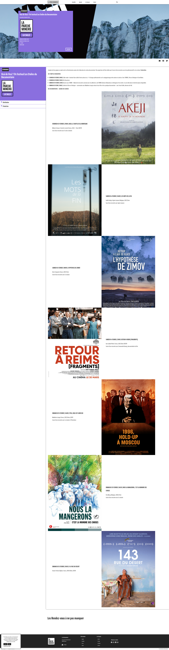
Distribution (6, 102)
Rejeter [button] (9, 644)
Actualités (74, 2)
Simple (167, 649)
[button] (117, 2)
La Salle (99, 639)
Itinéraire (65, 644)
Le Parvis (99, 645)
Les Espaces (87, 2)
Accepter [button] (5, 644)
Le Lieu (83, 643)
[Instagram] (113, 642)
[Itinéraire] (62, 644)
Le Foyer (99, 641)
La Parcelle (99, 643)
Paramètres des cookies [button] (6, 646)
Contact (94, 2)
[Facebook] (111, 642)
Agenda (80, 2)
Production (5, 106)
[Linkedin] (115, 642)
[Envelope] (117, 642)
